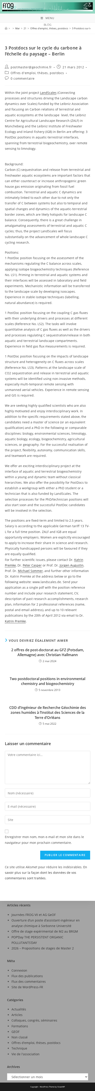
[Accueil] (6, 28)
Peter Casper (32, 565)
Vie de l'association (25, 1054)
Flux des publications (27, 976)
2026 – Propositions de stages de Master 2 (42, 948)
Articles (17, 1015)
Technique (19, 1048)
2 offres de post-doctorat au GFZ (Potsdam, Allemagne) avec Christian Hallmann (47, 652)
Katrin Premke (15, 621)
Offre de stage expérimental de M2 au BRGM (44, 931)
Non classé (19, 1037)
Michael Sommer (30, 571)
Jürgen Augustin (72, 565)
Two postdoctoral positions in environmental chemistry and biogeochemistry (47, 681)
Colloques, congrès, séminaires (34, 1020)
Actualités (18, 1009)
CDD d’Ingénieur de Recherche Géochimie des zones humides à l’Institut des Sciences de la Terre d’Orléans (47, 712)
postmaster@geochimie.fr (31, 67)
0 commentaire (23, 78)
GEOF (15, 1032)
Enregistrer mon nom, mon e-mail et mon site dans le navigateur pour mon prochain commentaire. (44, 839)
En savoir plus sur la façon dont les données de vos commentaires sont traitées (46, 872)
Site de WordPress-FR (27, 987)
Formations (19, 1026)
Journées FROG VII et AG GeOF (33, 915)
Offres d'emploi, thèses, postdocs (37, 73)
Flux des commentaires (28, 981)
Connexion (19, 970)
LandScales (48, 93)
